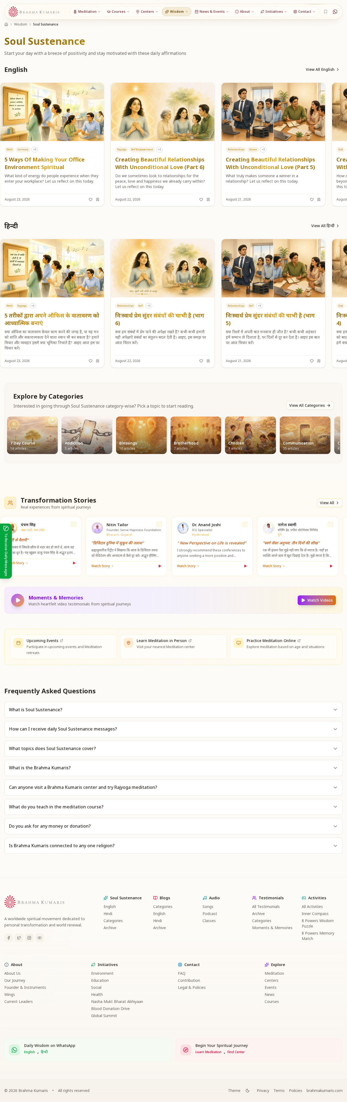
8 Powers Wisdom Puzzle (318, 923)
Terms (279, 1090)
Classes (209, 920)
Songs (208, 906)
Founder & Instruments (25, 987)
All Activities (312, 906)
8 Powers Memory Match (318, 935)
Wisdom (20, 24)
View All (327, 502)
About (17, 964)
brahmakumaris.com (325, 1090)
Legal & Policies (192, 987)
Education (100, 980)
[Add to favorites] (90, 199)
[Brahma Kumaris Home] (33, 11)
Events (271, 987)
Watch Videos (320, 600)
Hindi (108, 913)
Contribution (189, 980)
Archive (110, 927)
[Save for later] (97, 199)
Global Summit (104, 1015)
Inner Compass (315, 913)
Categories (113, 920)
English (110, 906)
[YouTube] (39, 937)
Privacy (263, 1090)
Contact (192, 964)
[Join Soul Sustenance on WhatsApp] (335, 11)
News (270, 994)
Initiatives (108, 964)
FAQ (181, 973)
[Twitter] (19, 937)
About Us (12, 973)
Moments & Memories (272, 927)
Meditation (274, 973)
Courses (272, 1001)
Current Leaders (18, 1001)
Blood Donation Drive (110, 1008)
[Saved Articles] (325, 11)
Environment (102, 973)
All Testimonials (266, 906)
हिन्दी (44, 1052)
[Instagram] (29, 937)
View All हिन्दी (323, 225)
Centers (271, 980)
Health (97, 994)
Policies (295, 1090)
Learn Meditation (208, 1052)
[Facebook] (8, 937)
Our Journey (14, 980)
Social (96, 987)
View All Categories (307, 405)
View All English (320, 69)
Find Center (236, 1052)
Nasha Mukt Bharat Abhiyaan (117, 1001)
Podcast (210, 913)
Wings (9, 994)
